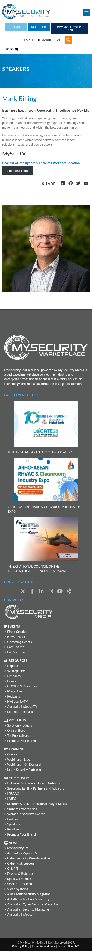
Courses (13, 754)
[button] (86, 12)
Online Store (16, 730)
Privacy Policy (20, 946)
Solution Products (19, 725)
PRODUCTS (17, 720)
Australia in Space (20, 914)
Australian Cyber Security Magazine (32, 904)
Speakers (13, 824)
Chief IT (12, 868)
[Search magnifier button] (68, 40)
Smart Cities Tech (19, 884)
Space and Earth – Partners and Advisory (35, 788)
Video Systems (17, 889)
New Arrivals (16, 637)
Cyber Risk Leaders (21, 863)
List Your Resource (20, 712)
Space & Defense (19, 879)
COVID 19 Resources (22, 686)
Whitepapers (16, 671)
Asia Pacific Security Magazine (28, 894)
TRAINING (16, 749)
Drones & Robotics (20, 873)
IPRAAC (13, 793)
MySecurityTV (17, 701)
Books (11, 681)
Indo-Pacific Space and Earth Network (33, 783)
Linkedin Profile (18, 171)
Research (14, 676)
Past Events (15, 647)
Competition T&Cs (69, 946)
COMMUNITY (18, 778)
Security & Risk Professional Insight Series (37, 804)
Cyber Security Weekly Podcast (29, 858)
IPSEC (11, 798)
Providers (14, 829)
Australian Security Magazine (28, 909)
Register (38, 27)
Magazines (15, 691)
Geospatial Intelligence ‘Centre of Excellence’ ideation (41, 163)
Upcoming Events (19, 642)
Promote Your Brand (21, 740)
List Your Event (18, 652)
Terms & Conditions (43, 946)
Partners (13, 819)
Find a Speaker (17, 631)
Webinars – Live (18, 759)
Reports (13, 666)
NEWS (13, 843)
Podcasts (13, 696)
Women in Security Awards (26, 814)
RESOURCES (17, 660)
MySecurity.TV (17, 848)
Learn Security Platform (24, 769)
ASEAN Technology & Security (28, 899)
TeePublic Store (18, 735)
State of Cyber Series (22, 809)
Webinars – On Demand (24, 764)
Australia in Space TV (22, 706)
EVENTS (13, 626)
